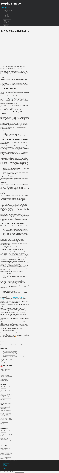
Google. (3, 399)
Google (3, 423)
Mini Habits (11, 98)
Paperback (6, 369)
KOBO (9, 398)
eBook (2, 369)
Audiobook (3, 370)
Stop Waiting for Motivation (9, 355)
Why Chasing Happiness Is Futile (10, 351)
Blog (4, 464)
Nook (6, 398)
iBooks (3, 398)
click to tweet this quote (11, 306)
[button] (5, 8)
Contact (4, 468)
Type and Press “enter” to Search (7, 471)
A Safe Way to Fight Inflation (9, 352)
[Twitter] (1, 470)
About (4, 467)
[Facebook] (0, 470)
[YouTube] (2, 470)
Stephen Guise (10, 3)
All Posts (5, 465)
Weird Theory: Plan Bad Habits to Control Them (13, 356)
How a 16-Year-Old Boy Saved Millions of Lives (13, 353)
